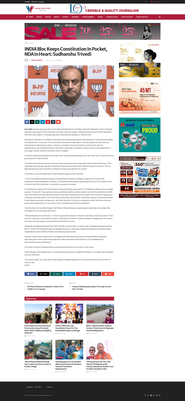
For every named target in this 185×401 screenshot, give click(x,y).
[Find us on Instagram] (154, 2)
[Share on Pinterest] (48, 122)
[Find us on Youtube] (151, 2)
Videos (100, 17)
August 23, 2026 (30, 335)
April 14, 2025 (50, 60)
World (56, 17)
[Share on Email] (58, 122)
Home (31, 17)
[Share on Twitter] (32, 122)
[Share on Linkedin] (42, 122)
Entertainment (88, 17)
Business (75, 17)
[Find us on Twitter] (148, 2)
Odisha (39, 17)
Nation (48, 17)
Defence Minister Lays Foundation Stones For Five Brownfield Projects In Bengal (67, 328)
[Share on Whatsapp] (37, 122)
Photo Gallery (127, 17)
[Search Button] (159, 17)
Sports (65, 17)
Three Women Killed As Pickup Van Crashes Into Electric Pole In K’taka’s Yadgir (38, 364)
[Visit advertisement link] (107, 9)
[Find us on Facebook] (145, 2)
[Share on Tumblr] (53, 122)
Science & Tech (112, 17)
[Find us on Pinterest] (157, 2)
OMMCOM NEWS (36, 60)
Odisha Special (142, 17)
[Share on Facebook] (27, 122)
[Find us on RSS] (159, 2)
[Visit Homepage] (38, 9)
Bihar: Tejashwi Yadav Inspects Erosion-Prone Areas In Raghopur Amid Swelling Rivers (100, 328)
